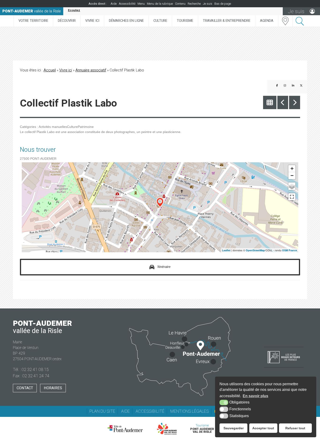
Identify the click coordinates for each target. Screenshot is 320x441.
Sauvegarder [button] (233, 428)
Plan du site (102, 411)
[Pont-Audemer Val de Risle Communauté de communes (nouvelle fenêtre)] (167, 429)
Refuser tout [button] (295, 428)
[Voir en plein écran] (291, 196)
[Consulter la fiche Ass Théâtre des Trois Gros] (282, 102)
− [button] (292, 175)
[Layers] (291, 186)
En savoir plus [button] (255, 396)
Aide (114, 4)
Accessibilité (127, 4)
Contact (25, 388)
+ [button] (292, 168)
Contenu (180, 4)
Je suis (207, 4)
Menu (141, 4)
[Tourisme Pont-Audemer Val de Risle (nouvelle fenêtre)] (202, 429)
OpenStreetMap (255, 250)
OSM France (289, 250)
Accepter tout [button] (263, 428)
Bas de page (222, 4)
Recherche (194, 4)
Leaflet (226, 250)
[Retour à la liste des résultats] (269, 102)
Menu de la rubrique (160, 4)
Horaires (53, 388)
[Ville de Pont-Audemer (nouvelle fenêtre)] (125, 429)
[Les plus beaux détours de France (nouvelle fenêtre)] (284, 363)
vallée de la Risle (31, 11)
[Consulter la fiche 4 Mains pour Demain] (294, 102)
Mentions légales (189, 411)
